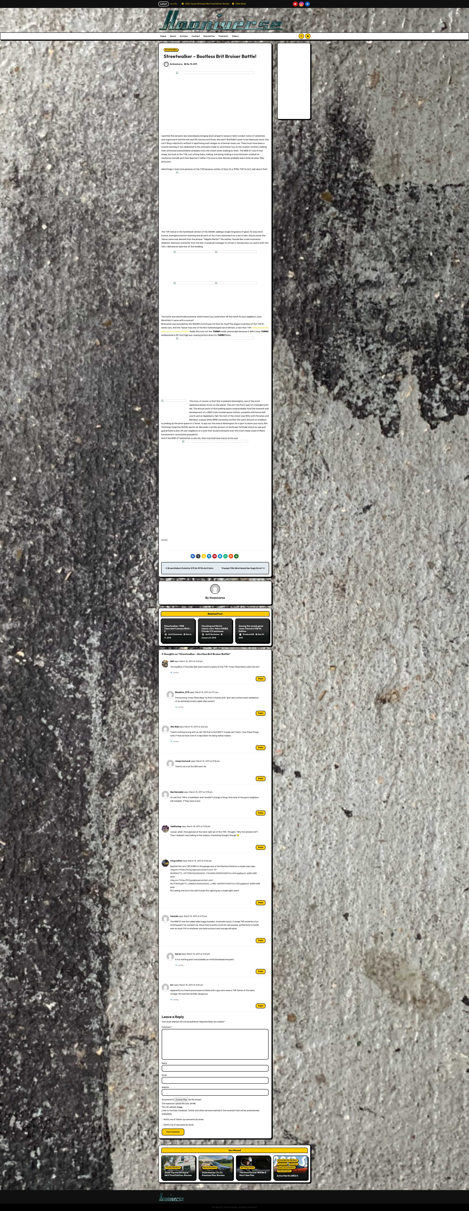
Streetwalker (171, 50)
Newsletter (209, 36)
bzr (172, 985)
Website (165, 1087)
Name (164, 1063)
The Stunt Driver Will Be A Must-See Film (252, 1174)
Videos (235, 36)
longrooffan (176, 861)
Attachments (168, 1099)
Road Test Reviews (286, 1167)
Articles (184, 36)
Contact (196, 36)
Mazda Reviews (210, 1168)
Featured (282, 1164)
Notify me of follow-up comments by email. (184, 1119)
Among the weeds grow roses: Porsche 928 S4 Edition (251, 629)
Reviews (293, 1164)
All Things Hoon (247, 1168)
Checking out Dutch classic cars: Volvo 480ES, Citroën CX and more (214, 629)
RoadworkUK (248, 634)
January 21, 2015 (208, 638)
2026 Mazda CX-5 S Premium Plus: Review (213, 1174)
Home (163, 36)
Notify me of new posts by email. (179, 1125)
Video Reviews (284, 1171)
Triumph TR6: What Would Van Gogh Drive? (242, 568)
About (173, 36)
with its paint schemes (177, 331)
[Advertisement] (294, 81)
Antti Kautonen (175, 634)
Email (164, 1075)
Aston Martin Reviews (287, 1161)
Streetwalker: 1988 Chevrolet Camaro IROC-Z (177, 629)
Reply (260, 679)
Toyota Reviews (173, 1168)
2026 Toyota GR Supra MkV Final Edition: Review (178, 1174)
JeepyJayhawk (183, 761)
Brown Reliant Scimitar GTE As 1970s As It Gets (190, 568)
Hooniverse (217, 598)
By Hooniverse (176, 64)
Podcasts (223, 36)
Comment (167, 1027)
